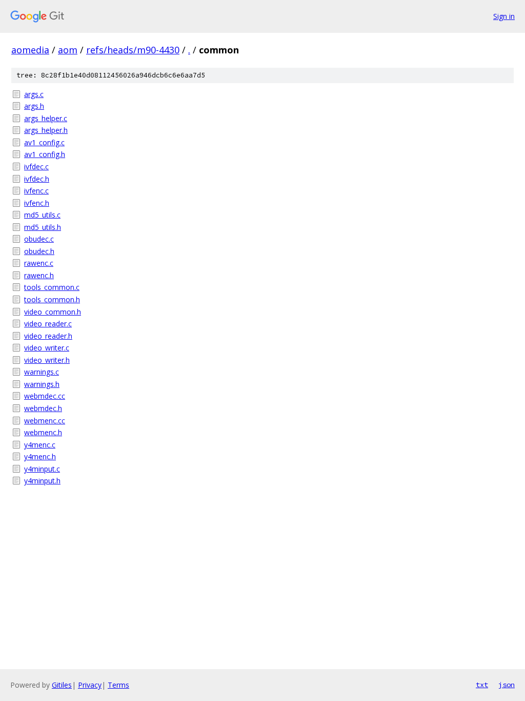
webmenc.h (43, 432)
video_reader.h (48, 336)
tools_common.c (51, 287)
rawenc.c (38, 263)
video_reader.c (48, 323)
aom (67, 50)
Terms (118, 685)
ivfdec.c (36, 166)
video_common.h (52, 312)
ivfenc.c (36, 191)
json (506, 684)
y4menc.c (39, 445)
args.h (34, 106)
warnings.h (41, 384)
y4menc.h (40, 456)
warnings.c (41, 372)
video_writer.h (47, 360)
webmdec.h (43, 408)
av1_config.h (44, 154)
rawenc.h (39, 275)
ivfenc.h (36, 203)
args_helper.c (45, 118)
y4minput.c (42, 469)
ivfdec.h (36, 179)
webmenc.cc (44, 420)
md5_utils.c (42, 215)
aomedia (30, 50)
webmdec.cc (44, 396)
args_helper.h (46, 130)
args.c (34, 94)
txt (482, 684)
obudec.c (39, 239)
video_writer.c (46, 348)
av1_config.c (44, 142)
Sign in (504, 16)
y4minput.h (42, 480)
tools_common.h (52, 299)
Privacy (90, 685)
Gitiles (62, 685)
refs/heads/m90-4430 (132, 50)
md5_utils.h (42, 227)
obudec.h (39, 251)
